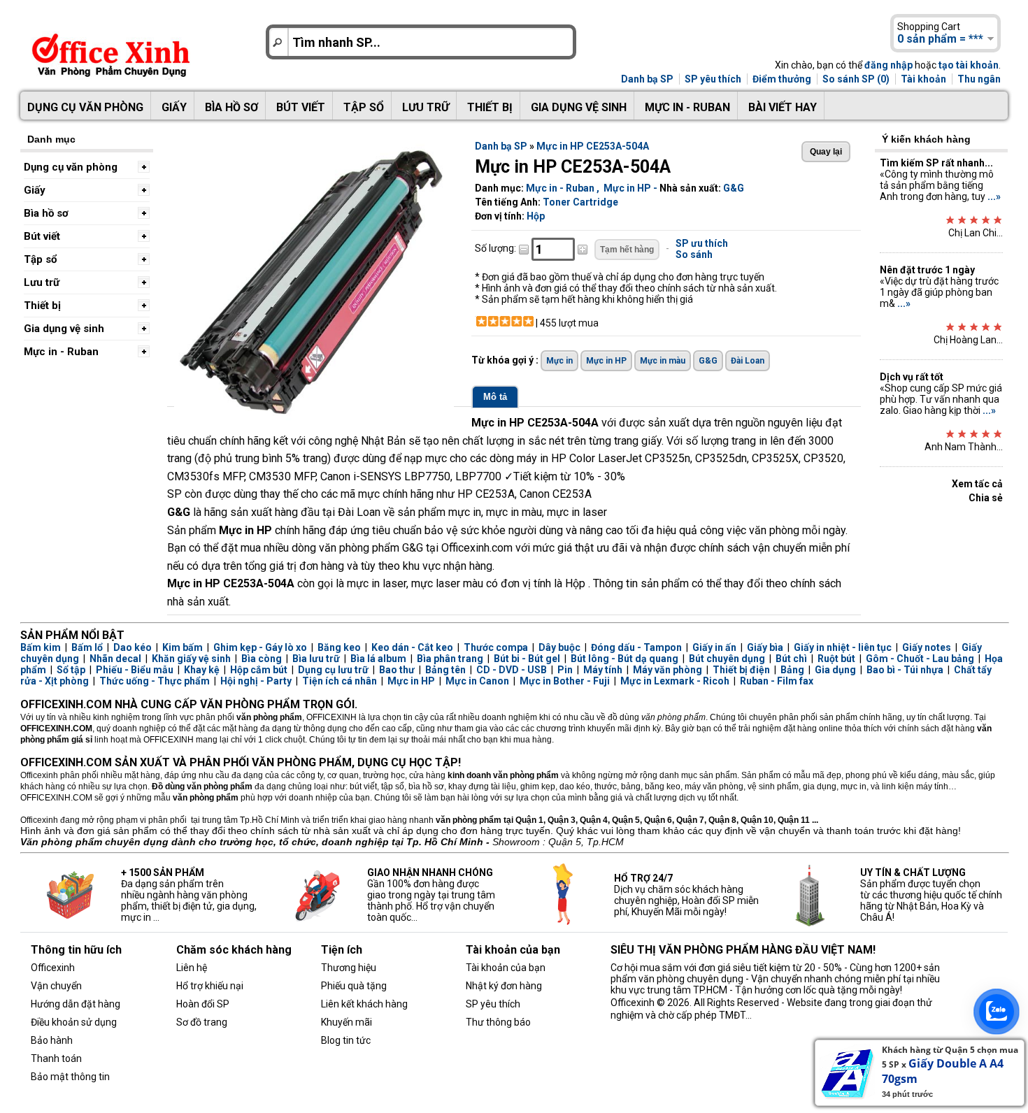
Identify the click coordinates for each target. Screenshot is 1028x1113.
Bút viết (300, 107)
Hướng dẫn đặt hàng (75, 1004)
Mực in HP (627, 188)
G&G (733, 188)
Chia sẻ (986, 497)
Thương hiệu (348, 967)
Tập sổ (363, 107)
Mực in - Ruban (687, 107)
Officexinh (53, 967)
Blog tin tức (346, 1040)
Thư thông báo (498, 1022)
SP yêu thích (713, 79)
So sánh (694, 254)
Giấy (174, 107)
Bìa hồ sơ (231, 107)
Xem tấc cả (977, 483)
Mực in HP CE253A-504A (592, 146)
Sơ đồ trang (201, 1022)
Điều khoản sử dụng (74, 1022)
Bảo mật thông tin (70, 1076)
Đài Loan (747, 361)
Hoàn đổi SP (202, 1004)
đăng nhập (888, 65)
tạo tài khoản (968, 65)
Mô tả (495, 397)
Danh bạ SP (647, 79)
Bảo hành (52, 1040)
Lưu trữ (425, 107)
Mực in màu (662, 361)
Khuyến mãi (346, 1022)
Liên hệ (191, 967)
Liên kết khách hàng (364, 1004)
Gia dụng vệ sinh (579, 107)
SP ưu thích (702, 243)
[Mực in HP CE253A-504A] (314, 418)
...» (994, 196)
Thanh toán (56, 1058)
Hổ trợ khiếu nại (209, 985)
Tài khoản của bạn (505, 967)
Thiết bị (490, 107)
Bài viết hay (782, 107)
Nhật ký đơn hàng (504, 985)
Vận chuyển (56, 985)
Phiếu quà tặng (354, 985)
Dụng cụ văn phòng (85, 107)
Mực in (559, 361)
